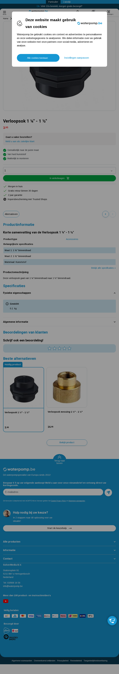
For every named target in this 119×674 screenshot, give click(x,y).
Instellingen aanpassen (76, 57)
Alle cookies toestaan (37, 58)
